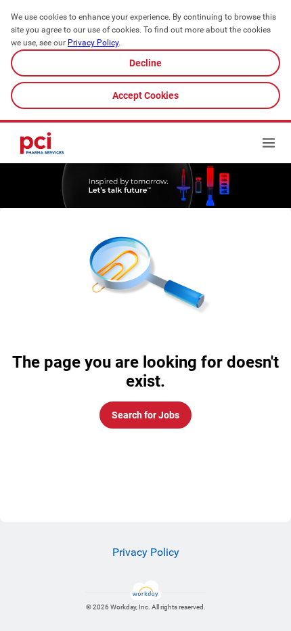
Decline (145, 63)
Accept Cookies (145, 95)
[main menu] (268, 143)
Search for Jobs (145, 415)
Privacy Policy (93, 42)
